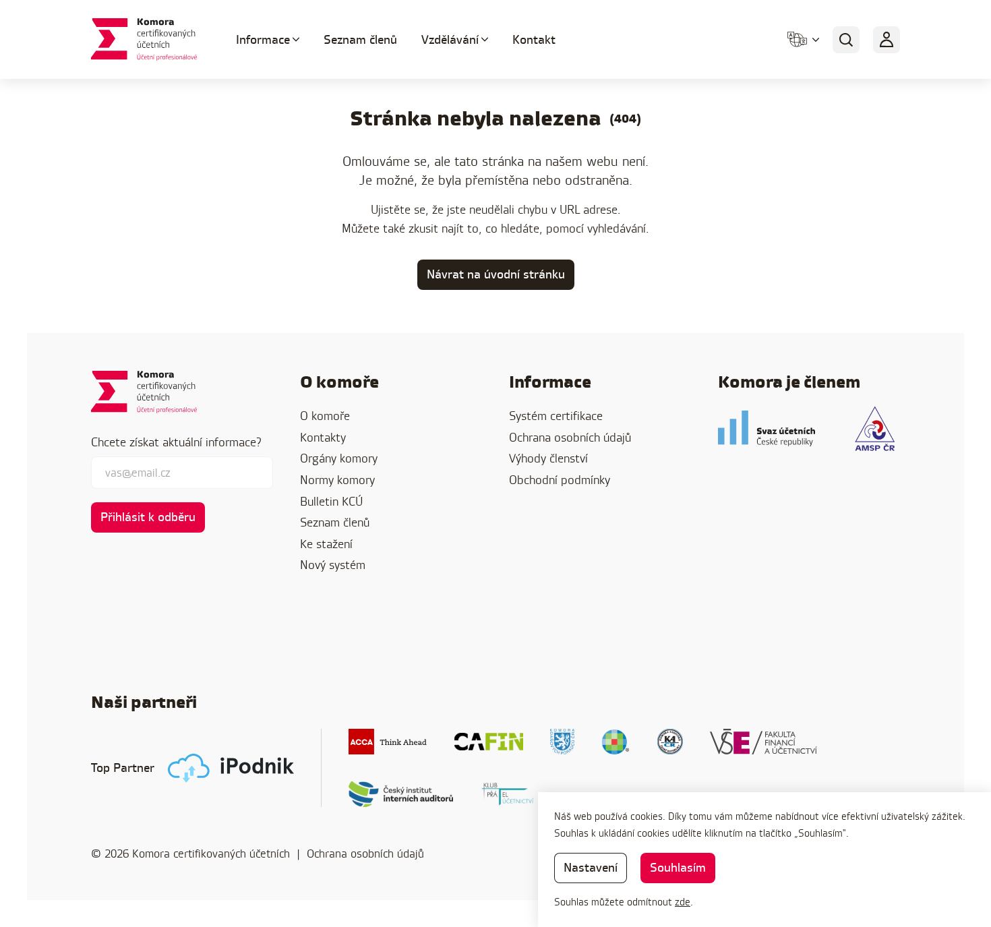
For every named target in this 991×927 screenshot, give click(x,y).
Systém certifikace (556, 415)
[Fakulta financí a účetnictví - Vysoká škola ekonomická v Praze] (763, 741)
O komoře (325, 415)
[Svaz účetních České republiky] (766, 428)
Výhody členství (548, 458)
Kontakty (323, 437)
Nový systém (332, 564)
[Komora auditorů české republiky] (670, 741)
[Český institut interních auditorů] (401, 794)
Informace (263, 39)
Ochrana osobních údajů (570, 437)
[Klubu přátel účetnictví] (508, 794)
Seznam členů (360, 39)
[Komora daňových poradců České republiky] (562, 741)
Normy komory (337, 479)
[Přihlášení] (886, 39)
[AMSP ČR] (875, 428)
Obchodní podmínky (559, 479)
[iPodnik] (231, 768)
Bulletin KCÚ (331, 501)
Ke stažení (326, 543)
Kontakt (533, 39)
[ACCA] (388, 741)
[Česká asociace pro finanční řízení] (488, 741)
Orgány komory (339, 458)
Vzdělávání (450, 39)
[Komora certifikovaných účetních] (147, 39)
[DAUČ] (615, 741)
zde (682, 902)
